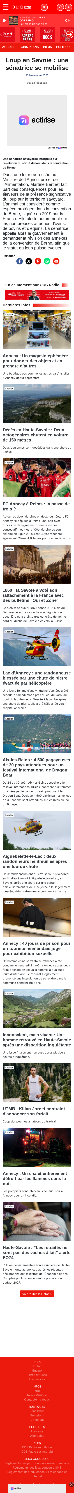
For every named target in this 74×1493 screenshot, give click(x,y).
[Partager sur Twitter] (28, 263)
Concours (37, 1419)
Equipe (37, 1370)
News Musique (37, 1395)
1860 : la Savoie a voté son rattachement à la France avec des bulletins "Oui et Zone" (33, 595)
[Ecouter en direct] (68, 7)
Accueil (8, 47)
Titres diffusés (37, 1375)
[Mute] (67, 20)
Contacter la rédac (37, 1399)
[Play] (5, 20)
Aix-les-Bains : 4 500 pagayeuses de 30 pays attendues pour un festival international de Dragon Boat (36, 767)
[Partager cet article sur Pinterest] (37, 263)
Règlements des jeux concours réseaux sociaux (37, 1463)
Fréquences (37, 1379)
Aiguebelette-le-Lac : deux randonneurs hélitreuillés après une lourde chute (35, 861)
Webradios (37, 1435)
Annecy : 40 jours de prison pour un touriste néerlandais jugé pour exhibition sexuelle (36, 948)
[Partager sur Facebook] (19, 263)
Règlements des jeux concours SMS (37, 1467)
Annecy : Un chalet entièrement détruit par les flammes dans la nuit (35, 1178)
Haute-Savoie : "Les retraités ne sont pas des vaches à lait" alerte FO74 (36, 1252)
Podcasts (37, 1431)
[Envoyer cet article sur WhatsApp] (46, 263)
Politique (64, 47)
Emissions (37, 1415)
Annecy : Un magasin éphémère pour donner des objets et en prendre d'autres (35, 360)
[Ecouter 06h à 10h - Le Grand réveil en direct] (37, 295)
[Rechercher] (60, 7)
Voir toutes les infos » (37, 1294)
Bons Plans (29, 47)
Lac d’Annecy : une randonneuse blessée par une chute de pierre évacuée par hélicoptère (37, 677)
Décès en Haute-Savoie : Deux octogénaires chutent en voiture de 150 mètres (35, 434)
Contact (37, 1366)
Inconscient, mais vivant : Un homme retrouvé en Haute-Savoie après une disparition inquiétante (37, 1039)
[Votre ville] (44, 7)
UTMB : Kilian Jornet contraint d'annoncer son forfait (34, 1111)
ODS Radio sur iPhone (37, 1447)
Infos (47, 47)
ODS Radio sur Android (37, 1451)
